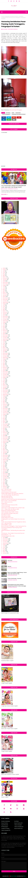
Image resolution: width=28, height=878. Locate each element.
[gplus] (19, 1)
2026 (4, 268)
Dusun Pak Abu (4, 823)
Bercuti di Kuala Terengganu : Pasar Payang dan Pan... (14, 526)
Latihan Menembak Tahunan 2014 (9, 505)
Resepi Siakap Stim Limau (7, 517)
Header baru (4, 503)
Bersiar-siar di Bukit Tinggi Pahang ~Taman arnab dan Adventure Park (17, 573)
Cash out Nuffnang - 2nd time (14, 578)
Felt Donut (10, 560)
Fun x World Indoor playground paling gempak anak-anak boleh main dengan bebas (13, 186)
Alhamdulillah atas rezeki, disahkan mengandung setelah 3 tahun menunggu (17, 585)
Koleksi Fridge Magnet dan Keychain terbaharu (12, 493)
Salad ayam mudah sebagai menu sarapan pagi (12, 507)
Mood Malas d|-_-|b (6, 534)
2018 (4, 407)
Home (2, 16)
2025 (4, 281)
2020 (4, 370)
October (5, 301)
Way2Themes (14, 876)
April (4, 275)
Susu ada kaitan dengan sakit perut (9, 513)
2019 (4, 388)
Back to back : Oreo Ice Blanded (8, 500)
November (5, 284)
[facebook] (8, 1)
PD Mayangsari (4, 826)
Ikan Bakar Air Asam (6, 514)
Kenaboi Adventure (5, 821)
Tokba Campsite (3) (5, 830)
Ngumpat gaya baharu (6, 496)
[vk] (11, 808)
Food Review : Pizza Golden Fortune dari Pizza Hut (12, 533)
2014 (4, 472)
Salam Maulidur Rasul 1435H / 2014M (9, 512)
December (5, 282)
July (4, 271)
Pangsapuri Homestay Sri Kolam (11, 16)
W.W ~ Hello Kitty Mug (6, 523)
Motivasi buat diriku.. (6, 516)
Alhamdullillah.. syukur (6, 524)
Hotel (13, 112)
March (4, 276)
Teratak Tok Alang (5, 828)
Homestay (8, 112)
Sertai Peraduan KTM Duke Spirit (8, 492)
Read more (3, 194)
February (5, 278)
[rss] (11, 812)
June (4, 272)
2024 (4, 296)
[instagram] (14, 1)
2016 (4, 435)
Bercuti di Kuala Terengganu (16, 109)
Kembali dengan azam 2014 (7, 536)
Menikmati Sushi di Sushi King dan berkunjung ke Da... (13, 499)
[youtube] (24, 808)
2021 (4, 352)
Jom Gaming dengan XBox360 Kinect (10, 495)
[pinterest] (16, 1)
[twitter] (11, 1)
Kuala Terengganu (6, 114)
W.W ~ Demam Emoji (6, 489)
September (5, 302)
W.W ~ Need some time (6, 502)
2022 (4, 333)
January (5, 279)
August (4, 269)
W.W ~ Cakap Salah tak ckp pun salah (10, 509)
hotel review (18, 112)
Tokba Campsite (18, 825)
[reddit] (24, 805)
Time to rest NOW (5, 506)
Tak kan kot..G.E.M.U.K (6, 490)
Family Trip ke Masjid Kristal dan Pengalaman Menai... (13, 522)
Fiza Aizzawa (5, 29)
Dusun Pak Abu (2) (18, 823)
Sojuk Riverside (4, 825)
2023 (4, 315)
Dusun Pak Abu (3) (18, 828)
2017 (4, 422)
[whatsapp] (4, 812)
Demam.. (10, 566)
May (4, 274)
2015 (4, 454)
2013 (4, 537)
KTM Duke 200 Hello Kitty (7, 497)
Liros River (16, 821)
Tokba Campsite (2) (18, 826)
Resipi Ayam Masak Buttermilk (8, 510)
